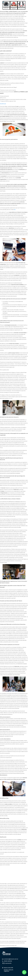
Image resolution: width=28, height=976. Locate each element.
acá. (15, 209)
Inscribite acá (3, 103)
